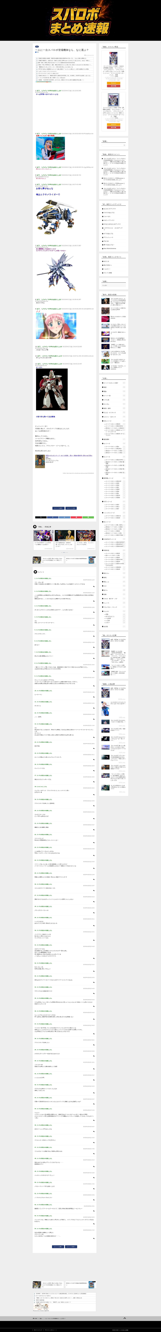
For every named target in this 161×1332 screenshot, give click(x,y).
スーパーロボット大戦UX (115, 495)
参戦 (114, 577)
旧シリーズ (114, 522)
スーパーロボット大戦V (115, 504)
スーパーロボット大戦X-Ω (115, 515)
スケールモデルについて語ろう (43, 1295)
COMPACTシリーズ (114, 539)
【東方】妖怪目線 (40, 1300)
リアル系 (114, 400)
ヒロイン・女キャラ (114, 416)
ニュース (114, 603)
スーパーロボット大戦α (115, 446)
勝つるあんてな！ (109, 244)
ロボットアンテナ (109, 220)
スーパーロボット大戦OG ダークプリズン (115, 434)
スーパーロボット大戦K (115, 491)
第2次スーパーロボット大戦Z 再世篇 (115, 466)
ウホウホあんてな (109, 212)
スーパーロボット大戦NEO (115, 567)
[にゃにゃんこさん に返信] (94, 795)
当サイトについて (38, 1329)
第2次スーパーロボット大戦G (115, 527)
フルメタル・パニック (114, 607)
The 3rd (106, 241)
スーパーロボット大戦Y (114, 383)
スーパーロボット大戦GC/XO (115, 559)
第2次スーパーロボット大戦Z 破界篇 (115, 462)
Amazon (113, 83)
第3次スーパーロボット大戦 (115, 529)
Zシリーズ (114, 457)
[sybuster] (56, 293)
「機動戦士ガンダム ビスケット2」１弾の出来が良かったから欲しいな (55, 67)
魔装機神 (114, 439)
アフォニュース (108, 237)
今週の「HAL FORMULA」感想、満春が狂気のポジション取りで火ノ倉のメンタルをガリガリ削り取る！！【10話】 (65, 64)
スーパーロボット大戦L (115, 493)
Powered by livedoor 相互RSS (41, 1310)
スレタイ (114, 611)
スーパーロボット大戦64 (115, 557)
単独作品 (114, 550)
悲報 (115, 614)
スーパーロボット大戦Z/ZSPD (115, 459)
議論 (37, 46)
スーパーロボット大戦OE (115, 569)
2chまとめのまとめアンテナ (112, 224)
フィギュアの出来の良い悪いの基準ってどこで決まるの (51, 77)
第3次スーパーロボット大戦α (115, 452)
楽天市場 (113, 86)
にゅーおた (107, 216)
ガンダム (114, 404)
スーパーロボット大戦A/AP (115, 481)
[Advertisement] (64, 116)
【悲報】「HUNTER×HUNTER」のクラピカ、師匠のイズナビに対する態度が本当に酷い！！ (61, 80)
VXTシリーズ (114, 501)
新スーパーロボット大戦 (115, 555)
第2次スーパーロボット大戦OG (115, 428)
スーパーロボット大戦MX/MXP (115, 546)
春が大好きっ (108, 265)
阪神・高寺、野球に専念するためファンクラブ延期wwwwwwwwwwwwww (56, 62)
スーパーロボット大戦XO (115, 561)
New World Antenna (110, 248)
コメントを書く (58, 508)
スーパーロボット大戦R (115, 483)
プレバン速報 (108, 272)
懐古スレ (114, 573)
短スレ (114, 590)
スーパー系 (114, 395)
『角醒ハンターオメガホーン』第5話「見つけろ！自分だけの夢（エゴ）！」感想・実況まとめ (59, 1298)
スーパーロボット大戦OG (115, 424)
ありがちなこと (115, 616)
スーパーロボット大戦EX (115, 531)
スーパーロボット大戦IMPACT (115, 544)
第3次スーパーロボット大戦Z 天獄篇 (115, 473)
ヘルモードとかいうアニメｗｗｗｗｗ (47, 71)
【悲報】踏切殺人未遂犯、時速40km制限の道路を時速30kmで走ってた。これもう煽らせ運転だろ (62, 58)
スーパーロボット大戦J (115, 487)
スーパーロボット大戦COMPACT (115, 542)
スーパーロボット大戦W (115, 489)
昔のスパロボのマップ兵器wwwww (113, 178)
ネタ (114, 586)
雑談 (114, 387)
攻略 (114, 594)
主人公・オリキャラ (114, 412)
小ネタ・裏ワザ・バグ (114, 598)
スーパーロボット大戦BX (115, 497)
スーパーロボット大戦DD (115, 517)
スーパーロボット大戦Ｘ (115, 506)
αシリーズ (114, 443)
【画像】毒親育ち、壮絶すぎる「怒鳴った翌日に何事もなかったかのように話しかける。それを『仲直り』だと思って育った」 (65, 60)
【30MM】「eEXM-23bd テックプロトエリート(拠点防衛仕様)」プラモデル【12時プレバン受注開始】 (61, 1293)
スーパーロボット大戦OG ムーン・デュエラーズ (115, 431)
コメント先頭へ (71, 1246)
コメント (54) (71, 508)
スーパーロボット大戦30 (115, 553)
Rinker (116, 76)
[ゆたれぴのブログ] (41, 1309)
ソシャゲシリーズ (114, 512)
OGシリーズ (114, 421)
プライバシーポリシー (50, 1329)
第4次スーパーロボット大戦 (115, 533)
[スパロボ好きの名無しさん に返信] (94, 586)
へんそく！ (107, 269)
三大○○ (115, 622)
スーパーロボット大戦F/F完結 (115, 535)
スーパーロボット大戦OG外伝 (115, 426)
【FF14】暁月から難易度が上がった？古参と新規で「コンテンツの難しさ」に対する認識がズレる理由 (63, 69)
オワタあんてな (108, 233)
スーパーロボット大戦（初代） (115, 525)
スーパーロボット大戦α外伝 (115, 448)
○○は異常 (115, 618)
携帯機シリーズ (114, 478)
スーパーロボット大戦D (115, 485)
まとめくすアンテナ (110, 208)
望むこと (114, 581)
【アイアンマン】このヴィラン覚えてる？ (48, 73)
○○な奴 (115, 620)
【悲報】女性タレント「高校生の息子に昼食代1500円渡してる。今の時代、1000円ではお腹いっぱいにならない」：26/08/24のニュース (65, 75)
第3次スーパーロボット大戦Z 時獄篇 (115, 469)
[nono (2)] (56, 340)
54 (38, 52)
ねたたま (106, 261)
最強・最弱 (114, 408)
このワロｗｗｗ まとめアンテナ (113, 228)
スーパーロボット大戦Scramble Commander (115, 564)
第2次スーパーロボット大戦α (115, 450)
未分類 (114, 626)
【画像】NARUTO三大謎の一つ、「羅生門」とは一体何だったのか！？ (53, 1302)
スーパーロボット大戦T (115, 508)
